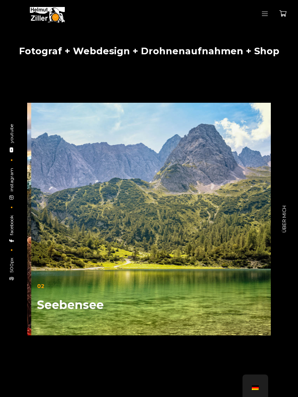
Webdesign (101, 51)
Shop (266, 51)
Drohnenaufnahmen (192, 51)
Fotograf (40, 51)
